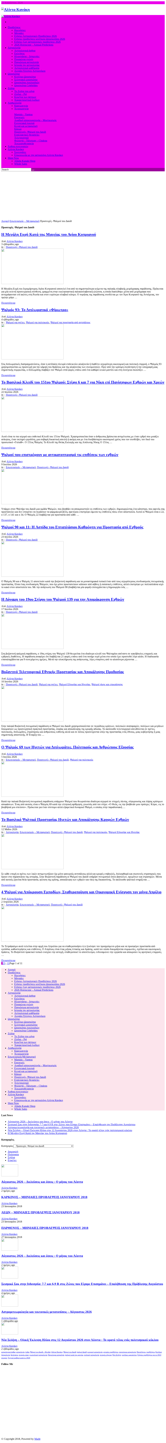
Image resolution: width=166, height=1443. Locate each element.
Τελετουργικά (21, 1082)
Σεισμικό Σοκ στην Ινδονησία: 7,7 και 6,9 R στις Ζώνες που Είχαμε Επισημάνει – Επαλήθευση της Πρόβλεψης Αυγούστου (71, 1124)
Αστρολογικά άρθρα (24, 995)
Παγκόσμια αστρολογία (26, 1007)
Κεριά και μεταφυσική (25, 1071)
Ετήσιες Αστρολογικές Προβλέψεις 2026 (35, 981)
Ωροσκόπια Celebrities (26, 1030)
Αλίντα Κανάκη (14, 241)
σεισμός (4, 1358)
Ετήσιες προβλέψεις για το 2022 (149, 1355)
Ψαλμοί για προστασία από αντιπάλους (70, 322)
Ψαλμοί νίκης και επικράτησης (107, 684)
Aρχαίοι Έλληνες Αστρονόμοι (29, 1016)
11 (8, 963)
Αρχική (5, 221)
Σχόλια (11, 1157)
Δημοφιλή (13, 1151)
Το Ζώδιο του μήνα (24, 1036)
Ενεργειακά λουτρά (24, 1068)
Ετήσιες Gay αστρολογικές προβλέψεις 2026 (37, 987)
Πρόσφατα (13, 1154)
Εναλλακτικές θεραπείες (26, 1080)
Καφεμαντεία (21, 1051)
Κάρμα (17, 1074)
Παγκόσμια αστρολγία (56, 1355)
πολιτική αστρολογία (91, 1355)
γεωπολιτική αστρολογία (38, 1355)
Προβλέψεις (14, 972)
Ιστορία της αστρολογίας (27, 1010)
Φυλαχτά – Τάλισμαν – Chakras (30, 1085)
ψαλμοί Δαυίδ (82, 1352)
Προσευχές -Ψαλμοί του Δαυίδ (22, 247)
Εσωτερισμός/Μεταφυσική (22, 1056)
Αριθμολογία (14, 1048)
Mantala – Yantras (23, 1059)
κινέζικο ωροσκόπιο (129, 1355)
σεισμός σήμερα (106, 1355)
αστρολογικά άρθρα (8, 1352)
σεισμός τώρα (24, 1355)
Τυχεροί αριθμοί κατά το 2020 (19, 1358)
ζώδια (27, 1352)
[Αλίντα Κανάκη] (15, 9)
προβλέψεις (150, 1352)
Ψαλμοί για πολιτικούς (37, 322)
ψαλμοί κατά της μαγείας (74, 1355)
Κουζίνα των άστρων (25, 1042)
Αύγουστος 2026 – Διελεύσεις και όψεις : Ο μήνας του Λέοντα (40, 1121)
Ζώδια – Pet (20, 1039)
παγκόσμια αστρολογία (127, 1352)
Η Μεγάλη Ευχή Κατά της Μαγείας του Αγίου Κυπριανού (37, 1133)
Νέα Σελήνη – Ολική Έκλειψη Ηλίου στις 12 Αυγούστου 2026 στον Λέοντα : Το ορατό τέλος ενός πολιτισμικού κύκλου (70, 1130)
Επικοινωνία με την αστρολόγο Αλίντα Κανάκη (38, 1100)
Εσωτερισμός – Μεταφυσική (24, 221)
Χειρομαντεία (21, 1053)
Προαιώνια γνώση (23, 1004)
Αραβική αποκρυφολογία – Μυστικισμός (35, 1065)
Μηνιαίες (19, 978)
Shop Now (13, 1103)
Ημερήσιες (20, 975)
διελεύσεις (14, 1355)
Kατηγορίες (7, 1146)
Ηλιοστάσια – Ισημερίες (26, 1001)
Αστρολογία (12, 832)
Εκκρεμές (19, 1062)
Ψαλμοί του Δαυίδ (69, 1352)
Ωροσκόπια (14, 1019)
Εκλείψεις (19, 998)
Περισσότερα (8, 303)
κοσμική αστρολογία (95, 1352)
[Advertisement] (83, 195)
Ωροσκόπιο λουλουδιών (26, 1027)
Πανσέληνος (141, 1352)
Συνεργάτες (20, 1097)
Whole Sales (20, 1109)
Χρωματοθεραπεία (24, 1088)
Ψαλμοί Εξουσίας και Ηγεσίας (74, 684)
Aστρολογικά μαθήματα (26, 1013)
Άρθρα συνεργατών (18, 1091)
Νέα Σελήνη (116, 1355)
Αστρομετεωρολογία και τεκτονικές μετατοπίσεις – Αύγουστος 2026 (43, 1127)
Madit (37, 1439)
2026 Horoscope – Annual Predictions (33, 990)
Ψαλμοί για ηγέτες (15, 322)
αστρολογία (20, 1352)
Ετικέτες (12, 1160)
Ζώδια (11, 1033)
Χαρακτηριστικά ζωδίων (27, 1045)
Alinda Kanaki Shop (24, 1106)
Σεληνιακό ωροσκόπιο (25, 1024)
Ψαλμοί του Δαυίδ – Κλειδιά (40, 1352)
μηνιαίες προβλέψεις (110, 1352)
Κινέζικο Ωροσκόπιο (25, 1022)
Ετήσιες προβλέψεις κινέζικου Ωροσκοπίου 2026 (39, 984)
